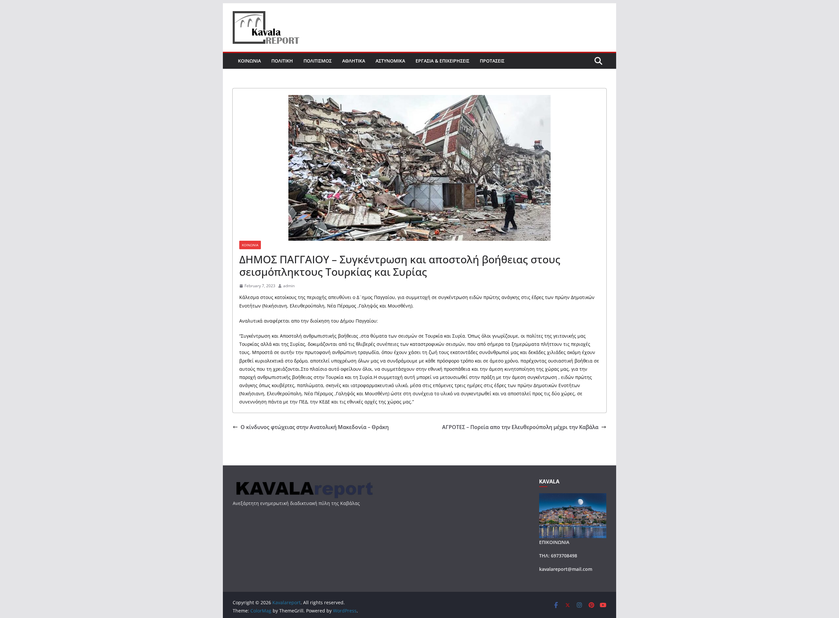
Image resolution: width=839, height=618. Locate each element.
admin (289, 286)
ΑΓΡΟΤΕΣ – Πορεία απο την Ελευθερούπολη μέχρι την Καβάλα (520, 427)
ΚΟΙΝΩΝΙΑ (249, 61)
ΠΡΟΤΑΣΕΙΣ (492, 61)
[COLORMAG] (304, 482)
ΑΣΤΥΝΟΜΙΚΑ (390, 61)
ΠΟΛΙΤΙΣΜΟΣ (317, 61)
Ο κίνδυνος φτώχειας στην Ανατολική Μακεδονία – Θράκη (315, 427)
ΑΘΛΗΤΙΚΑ (353, 61)
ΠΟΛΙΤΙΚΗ (282, 61)
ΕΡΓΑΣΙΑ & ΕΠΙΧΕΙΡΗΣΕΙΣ (442, 61)
